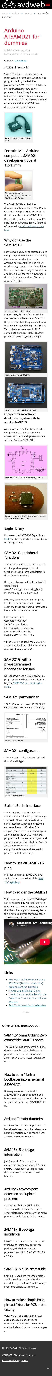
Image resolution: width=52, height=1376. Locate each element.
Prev (27, 1011)
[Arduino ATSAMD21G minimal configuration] (26, 460)
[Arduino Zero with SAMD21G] (26, 357)
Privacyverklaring (11, 1360)
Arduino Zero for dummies (23, 986)
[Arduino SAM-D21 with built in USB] (18, 124)
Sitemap (30, 1355)
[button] (48, 4)
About (25, 1360)
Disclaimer (19, 1355)
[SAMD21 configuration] (26, 780)
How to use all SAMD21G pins (25, 990)
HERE (7, 539)
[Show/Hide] (20, 60)
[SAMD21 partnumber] (26, 725)
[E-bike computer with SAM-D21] (26, 296)
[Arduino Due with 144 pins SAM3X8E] (26, 392)
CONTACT (7, 1355)
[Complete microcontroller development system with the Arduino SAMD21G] (26, 498)
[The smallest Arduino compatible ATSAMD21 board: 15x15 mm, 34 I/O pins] (18, 181)
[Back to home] (24, 4)
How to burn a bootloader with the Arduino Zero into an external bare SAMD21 (28, 998)
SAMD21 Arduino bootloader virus (27, 1005)
